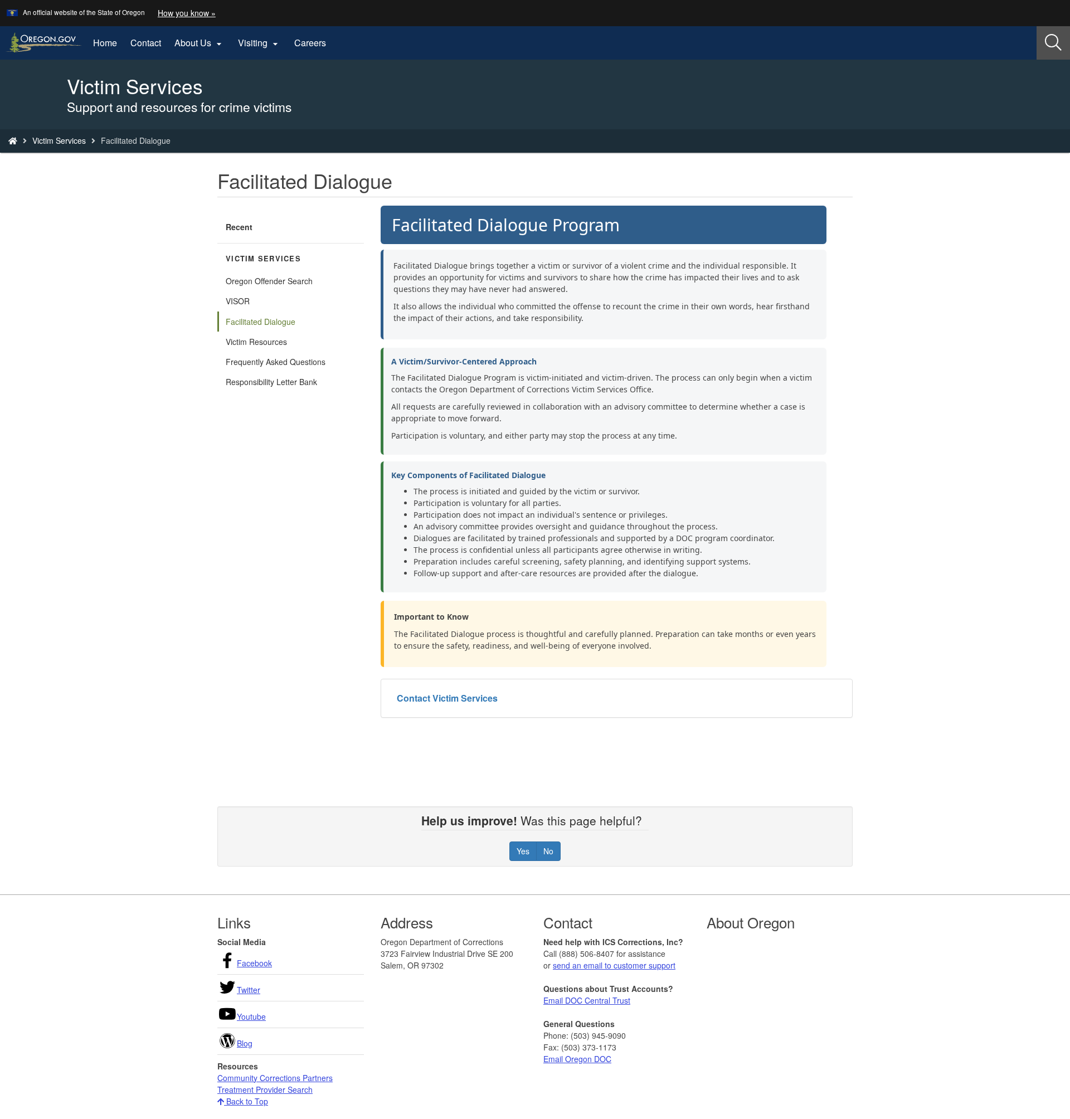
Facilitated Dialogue (260, 321)
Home (105, 42)
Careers (310, 42)
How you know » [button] (187, 12)
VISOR (238, 300)
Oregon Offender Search (269, 280)
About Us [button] (199, 43)
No (548, 851)
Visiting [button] (259, 43)
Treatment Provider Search (265, 1089)
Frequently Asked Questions (275, 361)
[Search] (1053, 43)
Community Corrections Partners (275, 1077)
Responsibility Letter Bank (271, 381)
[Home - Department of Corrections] (12, 140)
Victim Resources (256, 341)
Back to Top (246, 1101)
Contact (145, 42)
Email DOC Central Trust (586, 1000)
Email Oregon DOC (577, 1058)
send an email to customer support (614, 965)
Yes (523, 851)
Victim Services (59, 140)
